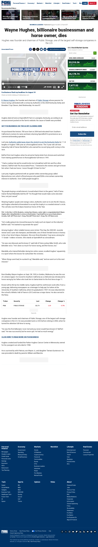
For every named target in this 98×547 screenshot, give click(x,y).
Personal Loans (6, 458)
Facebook (30, 49)
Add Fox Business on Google (57, 49)
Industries (37, 468)
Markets (39, 3)
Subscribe (82, 134)
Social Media (5, 487)
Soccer (20, 496)
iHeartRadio (94, 531)
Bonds (36, 461)
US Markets (37, 452)
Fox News (70, 513)
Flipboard (76, 531)
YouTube (73, 531)
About (69, 482)
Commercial (87, 452)
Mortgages (5, 452)
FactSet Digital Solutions (38, 537)
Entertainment (71, 450)
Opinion (37, 482)
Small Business (22, 457)
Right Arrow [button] (94, 15)
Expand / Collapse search (80, 3)
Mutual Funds (38, 475)
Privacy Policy (76, 140)
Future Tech (5, 496)
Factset (13, 537)
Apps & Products (72, 519)
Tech (74, 3)
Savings (4, 461)
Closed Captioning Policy (16, 533)
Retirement (5, 468)
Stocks (36, 450)
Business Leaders (36, 24)
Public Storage (43, 100)
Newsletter (87, 531)
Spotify (91, 531)
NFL (19, 485)
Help (50, 531)
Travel (69, 454)
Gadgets (4, 490)
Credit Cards (5, 456)
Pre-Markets (38, 473)
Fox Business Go (72, 517)
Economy (31, 3)
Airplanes (70, 459)
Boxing (20, 494)
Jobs (68, 487)
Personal (86, 450)
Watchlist (48, 3)
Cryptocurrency (38, 454)
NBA (19, 487)
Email (45, 49)
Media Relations (72, 496)
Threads (37, 49)
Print (41, 49)
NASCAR (20, 492)
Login (85, 3)
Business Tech (6, 492)
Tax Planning (5, 470)
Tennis (20, 501)
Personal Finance (19, 3)
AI (2, 499)
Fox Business (6, 3)
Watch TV (92, 3)
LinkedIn (80, 531)
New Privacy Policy (24, 531)
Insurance (4, 463)
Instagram (69, 531)
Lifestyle (56, 3)
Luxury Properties (88, 454)
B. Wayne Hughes (8, 100)
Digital (3, 485)
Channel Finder (71, 485)
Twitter (34, 49)
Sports (20, 482)
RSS (84, 531)
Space (3, 501)
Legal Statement (50, 537)
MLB (19, 490)
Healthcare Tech (6, 494)
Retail (36, 471)
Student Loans (6, 454)
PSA (4, 305)
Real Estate (66, 3)
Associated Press (7, 49)
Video (53, 482)
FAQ (68, 494)
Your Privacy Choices (40, 531)
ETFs (35, 464)
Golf (19, 499)
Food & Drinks (71, 461)
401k (3, 465)
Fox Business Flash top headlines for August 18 (18, 92)
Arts (68, 464)
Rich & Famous (71, 452)
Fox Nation (70, 515)
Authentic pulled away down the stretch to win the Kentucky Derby (34, 142)
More (81, 3)
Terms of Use (86, 140)
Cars (68, 457)
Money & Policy (22, 454)
